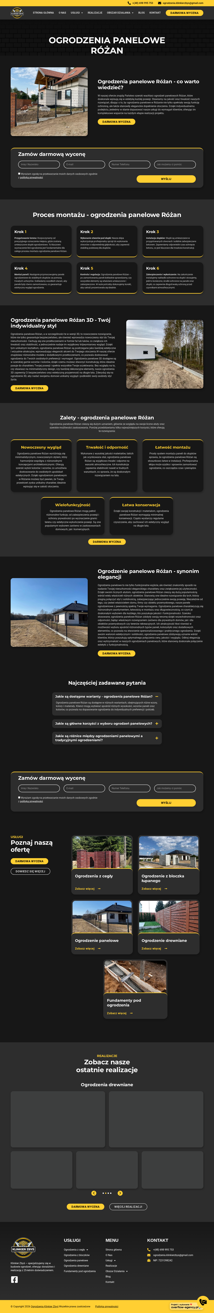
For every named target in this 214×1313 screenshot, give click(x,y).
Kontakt (155, 12)
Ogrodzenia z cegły (74, 1249)
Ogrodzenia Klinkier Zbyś (44, 1306)
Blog (141, 12)
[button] (107, 696)
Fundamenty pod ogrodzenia (80, 1271)
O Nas (62, 12)
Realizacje (95, 12)
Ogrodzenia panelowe (76, 1260)
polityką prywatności (31, 177)
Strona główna (43, 12)
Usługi (75, 12)
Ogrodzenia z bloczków (77, 1255)
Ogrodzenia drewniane (76, 1265)
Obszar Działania (118, 12)
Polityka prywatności (106, 1306)
